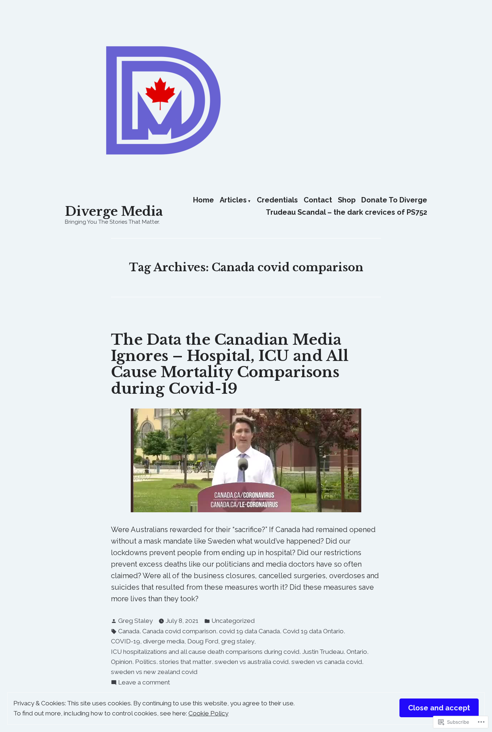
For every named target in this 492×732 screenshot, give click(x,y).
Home (203, 200)
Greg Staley (135, 620)
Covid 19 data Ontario (313, 631)
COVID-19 (125, 641)
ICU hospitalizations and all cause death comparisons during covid (205, 651)
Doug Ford (202, 641)
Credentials (277, 200)
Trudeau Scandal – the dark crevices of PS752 (346, 212)
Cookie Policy (208, 713)
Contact (318, 200)
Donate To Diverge (394, 200)
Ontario (356, 651)
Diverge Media (114, 211)
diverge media (163, 641)
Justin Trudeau (323, 651)
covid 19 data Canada (249, 631)
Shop (346, 200)
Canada (128, 631)
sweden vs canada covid (326, 661)
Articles (233, 200)
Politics (145, 661)
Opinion (121, 661)
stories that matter (185, 661)
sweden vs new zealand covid (154, 671)
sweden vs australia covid (252, 661)
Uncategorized (233, 620)
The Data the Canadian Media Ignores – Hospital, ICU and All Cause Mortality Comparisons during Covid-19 (230, 364)
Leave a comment (144, 683)
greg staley (237, 641)
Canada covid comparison (179, 631)
